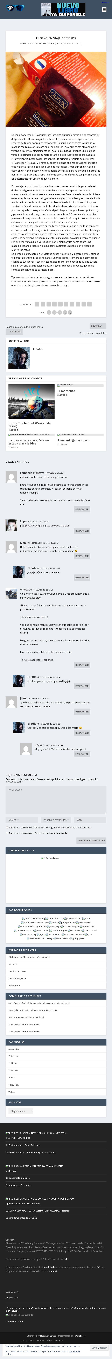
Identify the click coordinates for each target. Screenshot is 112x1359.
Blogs (49, 1340)
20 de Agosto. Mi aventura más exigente (29, 957)
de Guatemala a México (18, 1178)
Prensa (11, 1077)
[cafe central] (83, 922)
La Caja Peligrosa (17, 978)
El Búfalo (41, 43)
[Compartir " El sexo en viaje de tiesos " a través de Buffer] (72, 304)
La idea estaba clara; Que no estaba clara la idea (28, 442)
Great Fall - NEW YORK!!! (18, 1138)
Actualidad (14, 1049)
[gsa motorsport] (73, 918)
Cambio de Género (17, 971)
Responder (82, 509)
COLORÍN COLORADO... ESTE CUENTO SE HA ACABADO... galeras (37, 1210)
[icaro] (86, 918)
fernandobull (47, 1267)
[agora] (41, 934)
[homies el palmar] (87, 926)
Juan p (24, 698)
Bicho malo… (15, 985)
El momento (66, 391)
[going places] (77, 938)
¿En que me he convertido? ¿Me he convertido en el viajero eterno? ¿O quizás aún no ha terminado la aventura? (56, 1309)
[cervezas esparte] (24, 930)
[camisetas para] (55, 918)
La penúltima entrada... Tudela (21, 1217)
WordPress (80, 1335)
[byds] (88, 934)
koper (23, 521)
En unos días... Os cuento (18, 1185)
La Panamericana (53, 1166)
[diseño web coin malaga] (40, 938)
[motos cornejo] (28, 934)
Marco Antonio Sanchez (20, 1017)
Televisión (13, 1084)
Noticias (40, 1340)
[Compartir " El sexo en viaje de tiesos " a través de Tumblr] (54, 304)
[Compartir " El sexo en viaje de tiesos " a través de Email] (84, 304)
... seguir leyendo (14, 1321)
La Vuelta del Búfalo (60, 1198)
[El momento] (80, 385)
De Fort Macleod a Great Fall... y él (23, 1145)
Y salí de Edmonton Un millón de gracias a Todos (31, 1152)
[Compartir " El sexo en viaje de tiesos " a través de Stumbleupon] (78, 304)
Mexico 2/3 (11, 1170)
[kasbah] (54, 922)
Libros (31, 1340)
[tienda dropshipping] (34, 918)
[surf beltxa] (75, 930)
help (66, 1259)
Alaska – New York (55, 1133)
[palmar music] (90, 930)
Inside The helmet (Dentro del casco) (30, 424)
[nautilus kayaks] (58, 930)
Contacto (58, 1340)
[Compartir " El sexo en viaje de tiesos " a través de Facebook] (37, 304)
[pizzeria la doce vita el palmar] (35, 922)
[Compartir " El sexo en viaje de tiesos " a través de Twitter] (43, 304)
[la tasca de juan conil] (70, 926)
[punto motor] (41, 930)
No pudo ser (12, 1297)
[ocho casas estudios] (73, 934)
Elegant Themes (48, 1335)
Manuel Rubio (29, 543)
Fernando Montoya (32, 473)
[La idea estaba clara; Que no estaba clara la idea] (31, 435)
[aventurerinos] (62, 938)
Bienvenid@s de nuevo (73, 440)
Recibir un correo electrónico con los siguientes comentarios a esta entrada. (50, 827)
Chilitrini (12, 1063)
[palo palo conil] (67, 922)
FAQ (98, 1267)
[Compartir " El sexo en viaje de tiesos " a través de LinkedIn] (66, 304)
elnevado (26, 589)
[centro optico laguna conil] (32, 926)
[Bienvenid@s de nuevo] (80, 435)
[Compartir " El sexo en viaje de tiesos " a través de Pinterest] (60, 304)
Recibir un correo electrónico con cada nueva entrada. (38, 833)
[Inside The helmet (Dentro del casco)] (31, 401)
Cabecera (13, 1056)
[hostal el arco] (54, 934)
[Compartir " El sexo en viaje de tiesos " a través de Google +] (49, 304)
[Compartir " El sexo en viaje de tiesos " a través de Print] (89, 304)
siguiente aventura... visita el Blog (23, 1203)
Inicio (23, 1340)
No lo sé (12, 964)
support (53, 1271)
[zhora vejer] (54, 926)
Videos (11, 1092)
